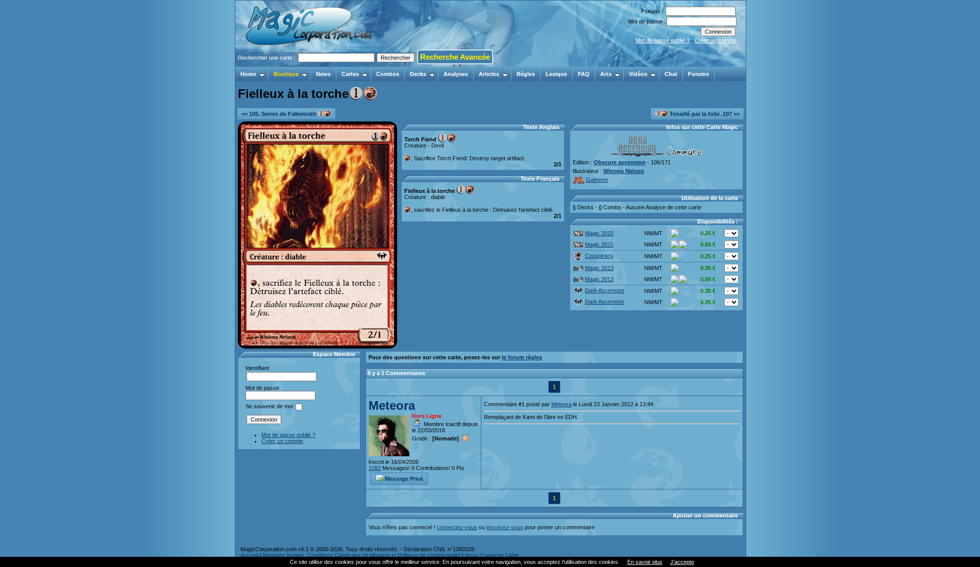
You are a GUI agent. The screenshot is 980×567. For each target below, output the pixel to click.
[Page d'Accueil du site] (309, 64)
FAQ (584, 74)
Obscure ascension (620, 162)
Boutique (286, 74)
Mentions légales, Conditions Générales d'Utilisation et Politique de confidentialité (361, 555)
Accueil (249, 555)
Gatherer (597, 180)
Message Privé (404, 479)
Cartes (350, 74)
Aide (513, 555)
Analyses (456, 74)
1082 (375, 468)
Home (248, 74)
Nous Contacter (484, 555)
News (323, 74)
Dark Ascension (604, 290)
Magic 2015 (599, 233)
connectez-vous (457, 527)
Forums (698, 74)
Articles (489, 74)
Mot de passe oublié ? (662, 40)
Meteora (392, 405)
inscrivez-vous (504, 527)
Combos (387, 74)
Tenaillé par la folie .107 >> (704, 114)
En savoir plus (645, 562)
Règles (526, 74)
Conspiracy (599, 256)
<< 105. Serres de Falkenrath (279, 114)
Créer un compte (716, 40)
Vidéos (638, 74)
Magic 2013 (599, 268)
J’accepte (682, 562)
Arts (605, 74)
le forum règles (522, 357)
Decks (418, 74)
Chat (671, 74)
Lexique (556, 74)
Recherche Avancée (455, 57)
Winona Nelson (623, 171)
